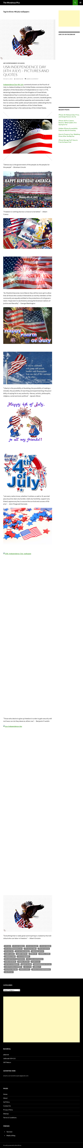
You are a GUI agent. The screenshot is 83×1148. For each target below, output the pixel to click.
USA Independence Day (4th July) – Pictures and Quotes (26, 71)
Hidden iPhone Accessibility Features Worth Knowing (68, 129)
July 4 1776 (27, 967)
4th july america (18, 946)
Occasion (21, 63)
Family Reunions (10, 961)
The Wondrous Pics (11, 2)
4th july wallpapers (22, 951)
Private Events (24, 969)
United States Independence (41, 969)
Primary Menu (80, 2)
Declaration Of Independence (14, 959)
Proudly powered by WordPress (12, 1145)
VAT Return (7, 1062)
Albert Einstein (22, 954)
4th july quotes (44, 948)
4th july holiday (32, 946)
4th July (7, 946)
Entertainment (11, 63)
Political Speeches (11, 969)
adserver (6, 1054)
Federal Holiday (23, 961)
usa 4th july (9, 972)
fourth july (36, 961)
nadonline (19, 79)
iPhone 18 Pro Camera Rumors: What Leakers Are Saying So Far (68, 122)
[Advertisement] (69, 18)
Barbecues (33, 954)
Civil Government (23, 956)
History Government (12, 964)
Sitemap (6, 1114)
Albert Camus (9, 954)
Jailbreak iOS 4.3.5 (9, 1058)
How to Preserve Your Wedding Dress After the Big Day (69, 135)
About (5, 1098)
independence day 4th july (42, 964)
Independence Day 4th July (13, 84)
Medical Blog (10, 1135)
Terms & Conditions (10, 1117)
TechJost (9, 1132)
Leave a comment (32, 79)
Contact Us (7, 1106)
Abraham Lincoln (37, 951)
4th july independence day (13, 948)
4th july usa (9, 951)
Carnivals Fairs (10, 956)
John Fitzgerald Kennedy (13, 967)
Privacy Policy (8, 1110)
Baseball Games (44, 954)
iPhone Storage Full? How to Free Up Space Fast (68, 141)
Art (4, 63)
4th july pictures (30, 948)
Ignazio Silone (26, 964)
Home (5, 1094)
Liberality (37, 967)
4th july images (45, 946)
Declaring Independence (35, 959)
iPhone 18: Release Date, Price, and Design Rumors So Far (69, 116)
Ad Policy (6, 1102)
